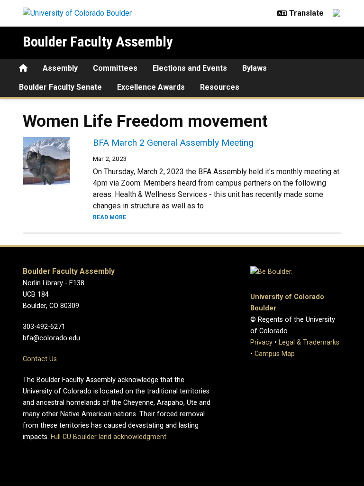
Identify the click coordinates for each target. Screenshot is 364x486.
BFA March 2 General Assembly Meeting (173, 142)
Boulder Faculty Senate (60, 87)
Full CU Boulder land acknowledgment (108, 437)
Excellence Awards (151, 87)
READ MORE (109, 217)
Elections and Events (190, 68)
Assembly (60, 68)
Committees (115, 68)
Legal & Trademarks (309, 342)
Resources (219, 87)
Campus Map (275, 354)
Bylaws (254, 68)
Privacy (261, 342)
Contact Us (40, 359)
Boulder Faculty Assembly (98, 41)
